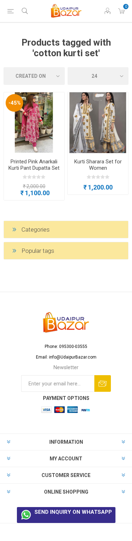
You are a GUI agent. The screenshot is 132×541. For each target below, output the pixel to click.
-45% (14, 103)
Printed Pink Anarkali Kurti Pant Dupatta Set (33, 164)
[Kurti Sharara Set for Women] (98, 122)
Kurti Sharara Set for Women (98, 164)
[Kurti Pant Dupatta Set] (34, 122)
